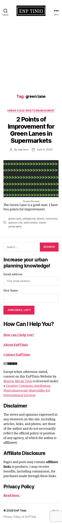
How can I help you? (18, 335)
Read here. (11, 496)
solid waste (31, 222)
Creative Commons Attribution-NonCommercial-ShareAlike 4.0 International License (27, 390)
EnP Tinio (20, 510)
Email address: (13, 274)
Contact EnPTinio (16, 355)
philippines (29, 218)
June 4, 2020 (45, 149)
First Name (10, 290)
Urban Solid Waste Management (31, 110)
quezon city (15, 222)
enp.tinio (23, 149)
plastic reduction (47, 218)
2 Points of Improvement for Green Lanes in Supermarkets (31, 129)
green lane (14, 218)
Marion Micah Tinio (18, 381)
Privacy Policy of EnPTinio (19, 516)
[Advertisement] (31, 54)
